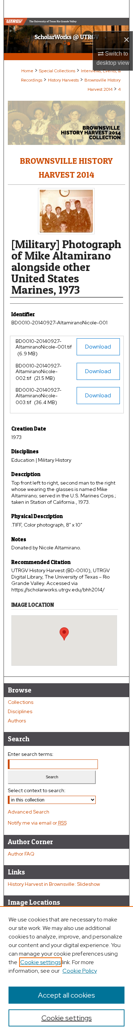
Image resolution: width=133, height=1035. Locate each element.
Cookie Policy (79, 970)
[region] (66, 970)
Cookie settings (40, 962)
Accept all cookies (66, 995)
